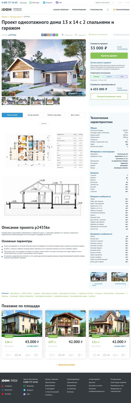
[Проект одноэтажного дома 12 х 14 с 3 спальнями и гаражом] (119, 276)
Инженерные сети (117, 385)
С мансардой (49, 389)
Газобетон (48, 395)
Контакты (23, 2)
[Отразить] (44, 123)
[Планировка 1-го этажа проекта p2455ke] (44, 151)
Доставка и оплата (95, 385)
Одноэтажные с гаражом (49, 293)
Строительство (96, 10)
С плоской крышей (52, 392)
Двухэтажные (50, 385)
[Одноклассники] (48, 35)
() (121, 2)
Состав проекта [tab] (33, 115)
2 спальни (91, 296)
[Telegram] (51, 35)
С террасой (98, 293)
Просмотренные (122, 10)
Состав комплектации (122, 89)
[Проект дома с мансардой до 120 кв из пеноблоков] (109, 323)
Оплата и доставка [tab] (54, 115)
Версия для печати (122, 34)
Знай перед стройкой (118, 382)
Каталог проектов (60, 10)
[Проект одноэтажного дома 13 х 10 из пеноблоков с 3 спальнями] (98, 276)
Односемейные (109, 293)
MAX (122, 76)
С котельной (14, 296)
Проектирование (79, 10)
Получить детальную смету (109, 96)
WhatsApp (96, 76)
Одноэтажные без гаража (78, 296)
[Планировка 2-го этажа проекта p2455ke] (44, 197)
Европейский (14, 293)
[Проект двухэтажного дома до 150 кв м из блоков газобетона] (22, 323)
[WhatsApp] (57, 35)
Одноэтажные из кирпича (43, 296)
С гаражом (36, 293)
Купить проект (109, 55)
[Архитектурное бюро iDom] (11, 9)
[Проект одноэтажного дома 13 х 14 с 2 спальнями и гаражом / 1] (44, 67)
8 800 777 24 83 (10, 2)
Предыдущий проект (97, 284)
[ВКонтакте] (42, 35)
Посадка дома (116, 379)
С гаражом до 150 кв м (85, 293)
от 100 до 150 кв (26, 293)
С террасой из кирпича (61, 296)
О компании (71, 389)
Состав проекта (94, 379)
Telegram (109, 76)
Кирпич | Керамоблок (26, 296)
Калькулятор (71, 385)
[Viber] (54, 35)
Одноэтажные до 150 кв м (68, 293)
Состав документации (122, 48)
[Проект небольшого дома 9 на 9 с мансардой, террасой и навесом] (65, 323)
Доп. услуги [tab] (75, 115)
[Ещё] (108, 9)
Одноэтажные (120, 293)
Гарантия (92, 382)
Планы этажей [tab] (12, 115)
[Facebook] (45, 35)
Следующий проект (120, 283)
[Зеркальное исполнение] (82, 93)
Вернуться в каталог (66, 364)
